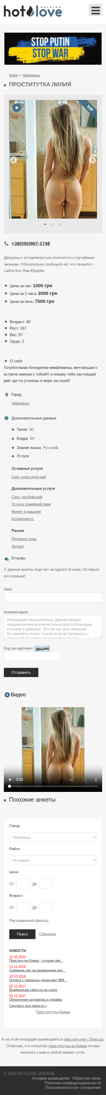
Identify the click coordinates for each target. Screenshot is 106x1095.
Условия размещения (51, 1078)
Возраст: (16, 895)
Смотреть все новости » (28, 1006)
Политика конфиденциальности (73, 1083)
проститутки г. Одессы (83, 1039)
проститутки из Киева (68, 1046)
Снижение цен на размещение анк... (37, 970)
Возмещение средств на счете (33, 990)
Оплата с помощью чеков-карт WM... (38, 980)
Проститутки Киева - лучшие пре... (36, 960)
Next (92, 160)
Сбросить (47, 934)
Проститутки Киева (53, 1012)
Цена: (14, 872)
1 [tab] (45, 224)
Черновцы (21, 403)
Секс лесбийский (27, 497)
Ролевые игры (24, 539)
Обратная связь (86, 1078)
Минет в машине (26, 511)
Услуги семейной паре (31, 504)
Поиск (22, 934)
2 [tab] (53, 224)
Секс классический (29, 477)
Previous (13, 160)
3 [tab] (60, 224)
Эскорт (18, 546)
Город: (14, 825)
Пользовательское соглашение (73, 1087)
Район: (15, 848)
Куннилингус (23, 519)
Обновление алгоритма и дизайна (35, 1000)
